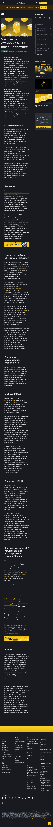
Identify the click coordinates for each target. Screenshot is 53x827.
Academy (16, 749)
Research (16, 760)
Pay (15, 743)
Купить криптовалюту (19, 741)
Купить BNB (30, 780)
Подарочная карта (18, 751)
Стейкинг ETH (17, 756)
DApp (6, 489)
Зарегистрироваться (43, 127)
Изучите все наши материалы (25, 729)
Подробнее (43, 7)
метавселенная (9, 400)
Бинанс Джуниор (18, 747)
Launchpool (17, 753)
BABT (15, 758)
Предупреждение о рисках (37, 818)
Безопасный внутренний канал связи (6, 772)
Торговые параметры (45, 780)
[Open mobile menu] (49, 3)
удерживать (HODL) (21, 310)
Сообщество (5, 760)
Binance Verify (43, 778)
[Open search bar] (36, 3)
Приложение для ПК (6, 769)
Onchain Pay (30, 748)
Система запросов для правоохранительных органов (45, 787)
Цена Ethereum (30, 763)
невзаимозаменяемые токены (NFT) (16, 193)
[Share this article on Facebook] (40, 18)
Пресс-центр (5, 747)
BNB (41, 746)
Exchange (16, 739)
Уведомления (5, 765)
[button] (50, 3)
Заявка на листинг (31, 741)
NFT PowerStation (10, 599)
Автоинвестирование (19, 754)
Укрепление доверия (7, 756)
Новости (4, 745)
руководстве (13, 633)
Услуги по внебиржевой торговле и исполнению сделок (45, 749)
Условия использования (27, 818)
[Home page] (20, 3)
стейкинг (23, 268)
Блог (3, 758)
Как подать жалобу (44, 790)
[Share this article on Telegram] (44, 18)
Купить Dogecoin (31, 784)
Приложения (5, 767)
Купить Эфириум (31, 786)
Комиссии (42, 774)
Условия (4, 752)
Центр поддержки (44, 768)
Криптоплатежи (18, 745)
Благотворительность (19, 762)
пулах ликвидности (11, 493)
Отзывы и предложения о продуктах (43, 771)
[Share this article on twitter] (35, 18)
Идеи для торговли (44, 756)
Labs (28, 746)
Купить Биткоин (31, 779)
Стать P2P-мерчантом (32, 739)
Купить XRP (30, 782)
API (41, 776)
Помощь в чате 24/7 (45, 766)
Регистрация (43, 2)
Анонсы (3, 743)
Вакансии (4, 741)
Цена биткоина (30, 762)
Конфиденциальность (7, 754)
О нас (3, 739)
